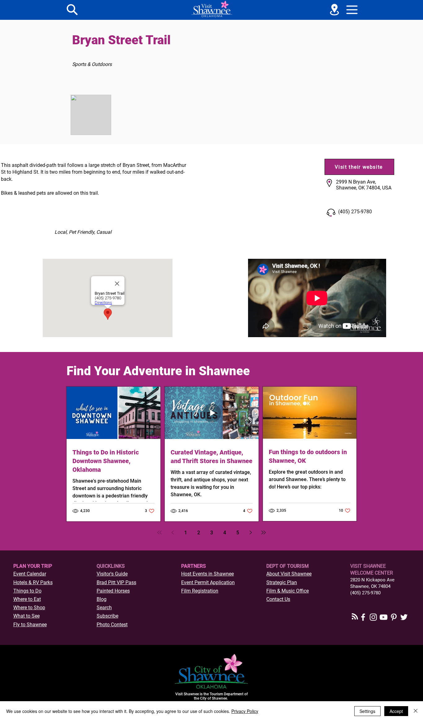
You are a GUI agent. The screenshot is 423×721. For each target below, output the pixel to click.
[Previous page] (172, 532)
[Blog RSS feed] (355, 616)
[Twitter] (404, 617)
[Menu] (72, 9)
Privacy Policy (244, 711)
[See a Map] (334, 9)
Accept (396, 711)
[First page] (159, 532)
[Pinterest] (394, 617)
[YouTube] (383, 617)
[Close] (415, 711)
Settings (367, 711)
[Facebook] (363, 617)
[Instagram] (373, 617)
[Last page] (263, 532)
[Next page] (250, 532)
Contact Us (278, 599)
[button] (352, 9)
